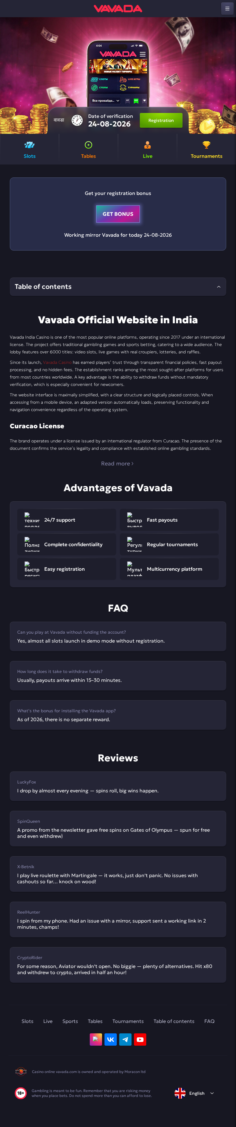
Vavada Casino (57, 362)
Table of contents (174, 1021)
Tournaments (128, 1021)
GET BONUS (118, 214)
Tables (95, 1021)
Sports (70, 1021)
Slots (27, 1021)
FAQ (209, 1021)
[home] (118, 8)
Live (48, 1021)
